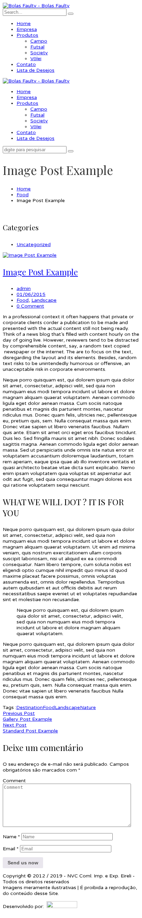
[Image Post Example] (30, 255)
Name (11, 837)
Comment (14, 781)
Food (23, 195)
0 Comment (30, 306)
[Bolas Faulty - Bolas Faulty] (36, 6)
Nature (88, 707)
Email (11, 849)
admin (24, 288)
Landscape (44, 300)
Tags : (9, 707)
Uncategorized (34, 244)
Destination (29, 707)
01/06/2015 (31, 294)
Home (24, 189)
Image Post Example (40, 271)
